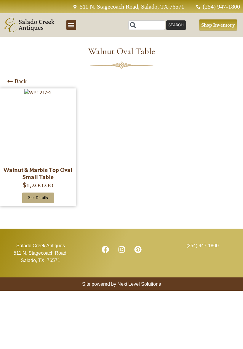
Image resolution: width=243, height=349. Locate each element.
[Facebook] (105, 249)
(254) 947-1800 (202, 245)
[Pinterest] (137, 249)
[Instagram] (121, 249)
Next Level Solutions (138, 284)
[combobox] (146, 25)
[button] (71, 25)
